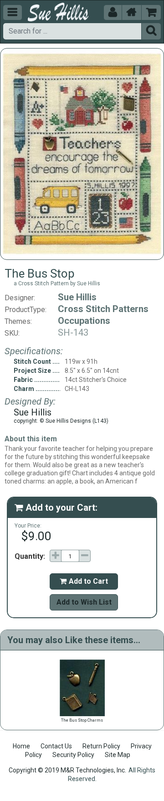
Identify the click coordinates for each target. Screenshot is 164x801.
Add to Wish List (84, 602)
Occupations (84, 320)
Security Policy (73, 754)
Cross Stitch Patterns (103, 308)
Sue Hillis (77, 297)
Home (21, 746)
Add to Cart (84, 581)
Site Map (117, 754)
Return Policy (101, 746)
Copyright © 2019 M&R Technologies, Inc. (67, 770)
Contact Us (56, 746)
